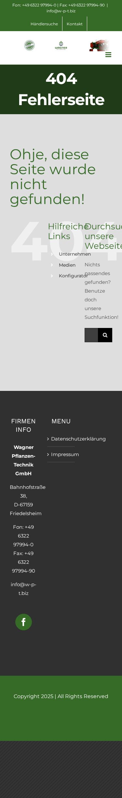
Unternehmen (75, 254)
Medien (67, 265)
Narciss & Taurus (61, 710)
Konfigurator (73, 276)
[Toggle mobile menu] (108, 54)
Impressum (61, 454)
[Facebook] (23, 622)
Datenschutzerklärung (61, 439)
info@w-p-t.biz (61, 10)
